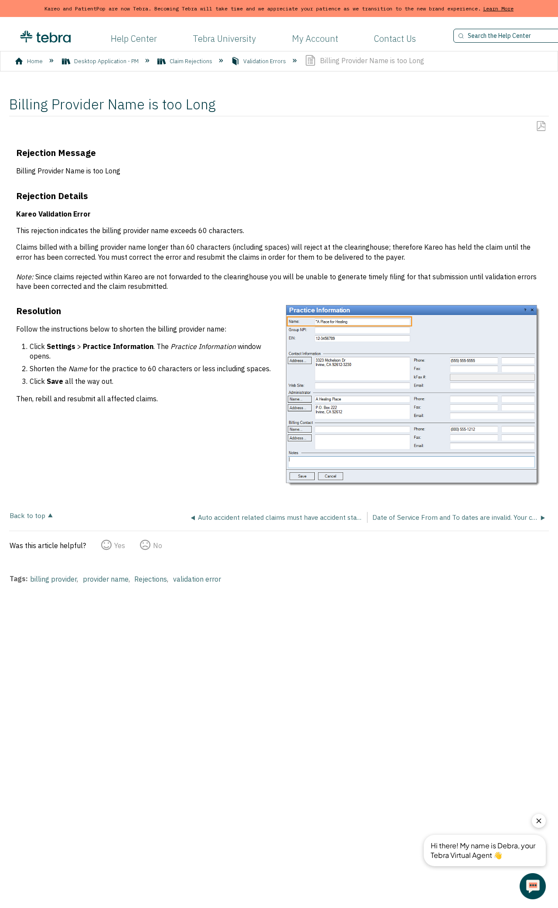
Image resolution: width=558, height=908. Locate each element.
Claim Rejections (191, 61)
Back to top (27, 515)
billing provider (53, 579)
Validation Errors (264, 61)
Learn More (498, 8)
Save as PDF (540, 126)
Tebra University (224, 38)
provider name (106, 579)
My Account (315, 38)
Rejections (150, 579)
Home (35, 61)
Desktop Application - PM (106, 61)
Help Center (134, 38)
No (157, 545)
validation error (197, 579)
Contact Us (395, 38)
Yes (119, 545)
